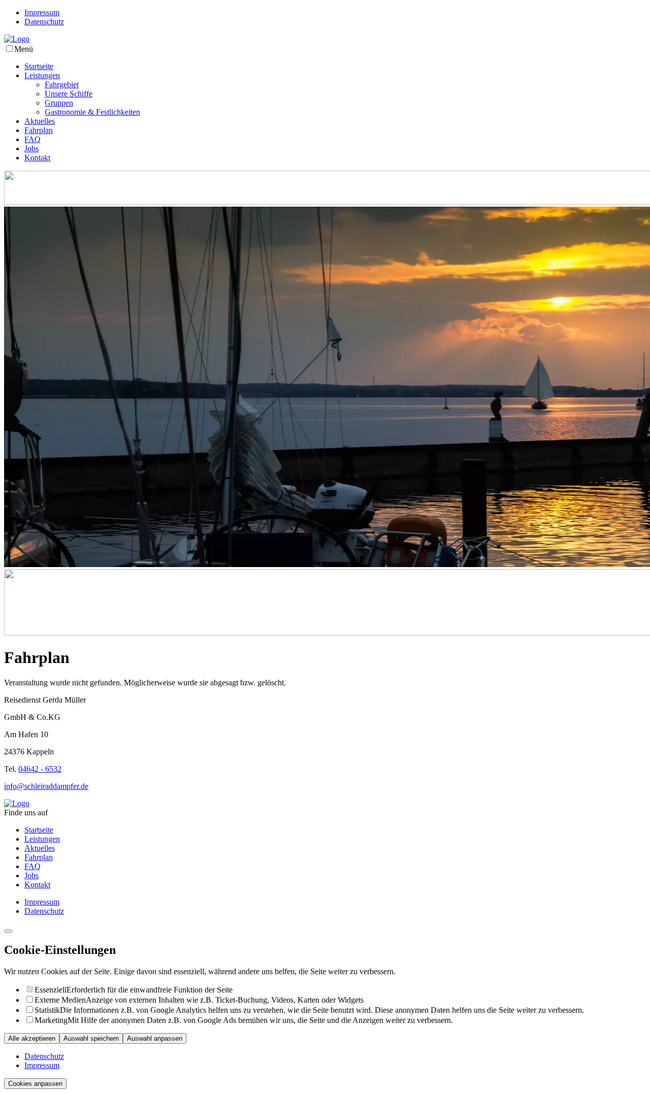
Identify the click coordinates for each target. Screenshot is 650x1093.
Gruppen (59, 102)
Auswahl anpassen (154, 1038)
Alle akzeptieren (31, 1038)
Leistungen (42, 75)
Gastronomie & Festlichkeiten (92, 112)
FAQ (32, 139)
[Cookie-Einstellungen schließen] (8, 931)
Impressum (41, 12)
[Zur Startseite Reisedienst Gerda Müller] (16, 39)
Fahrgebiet (62, 84)
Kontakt (37, 157)
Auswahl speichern (91, 1038)
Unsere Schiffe (68, 93)
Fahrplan (38, 130)
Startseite (38, 66)
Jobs (31, 148)
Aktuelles (39, 121)
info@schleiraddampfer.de (46, 786)
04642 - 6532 (39, 769)
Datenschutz (44, 21)
